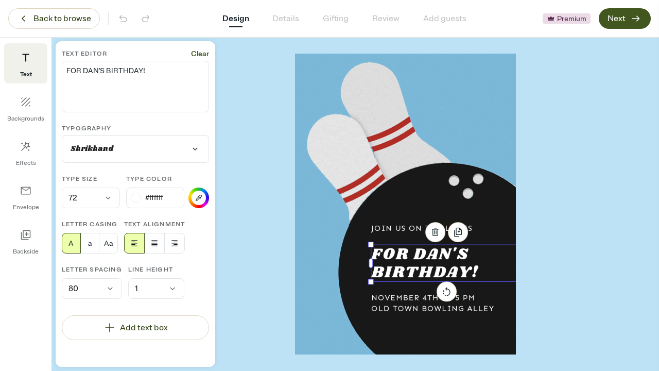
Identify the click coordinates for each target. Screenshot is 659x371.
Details (285, 18)
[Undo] (123, 18)
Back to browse (62, 18)
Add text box (144, 328)
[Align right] (174, 243)
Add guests (444, 18)
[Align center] (154, 243)
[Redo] (146, 18)
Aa (108, 243)
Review (386, 18)
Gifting (336, 18)
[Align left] (134, 243)
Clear (200, 53)
